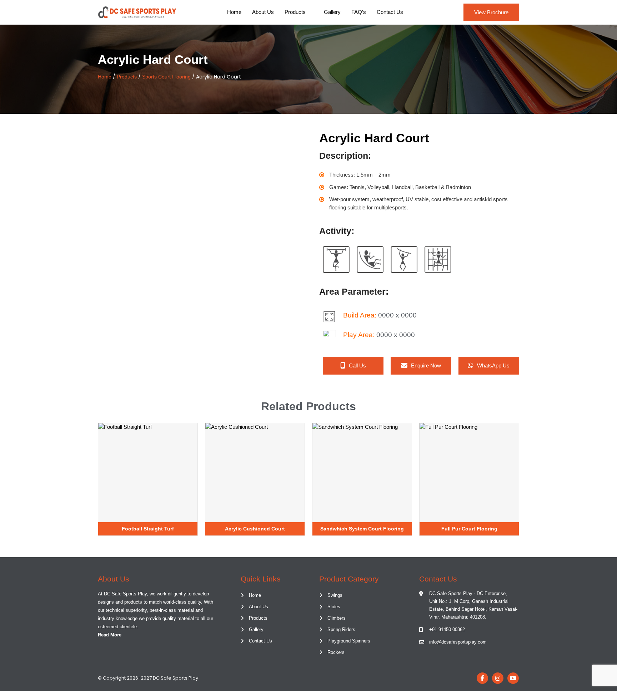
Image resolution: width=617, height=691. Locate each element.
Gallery (332, 12)
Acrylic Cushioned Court (255, 529)
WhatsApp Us (493, 365)
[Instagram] (497, 678)
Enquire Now (426, 365)
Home (234, 12)
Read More (109, 634)
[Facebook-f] (482, 678)
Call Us (357, 365)
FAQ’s (358, 12)
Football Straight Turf (148, 529)
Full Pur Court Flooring (469, 529)
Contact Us (390, 12)
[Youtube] (513, 678)
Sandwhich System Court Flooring (362, 529)
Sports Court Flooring (166, 77)
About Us (263, 12)
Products (295, 12)
